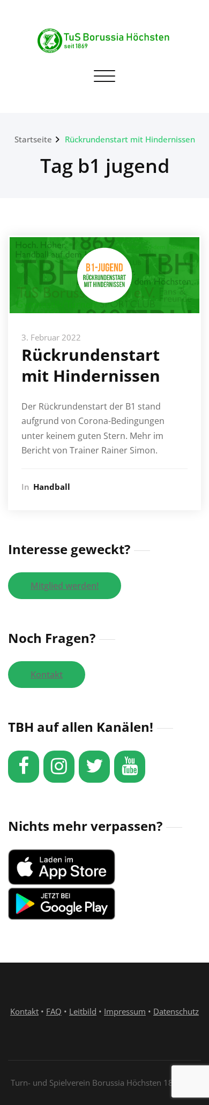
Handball (51, 486)
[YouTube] (129, 767)
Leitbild (82, 1011)
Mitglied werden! (65, 586)
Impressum (125, 1011)
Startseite (33, 139)
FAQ (54, 1011)
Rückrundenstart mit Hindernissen (130, 139)
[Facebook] (23, 767)
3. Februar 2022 (51, 337)
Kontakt (47, 674)
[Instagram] (58, 767)
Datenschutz (176, 1011)
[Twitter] (94, 767)
